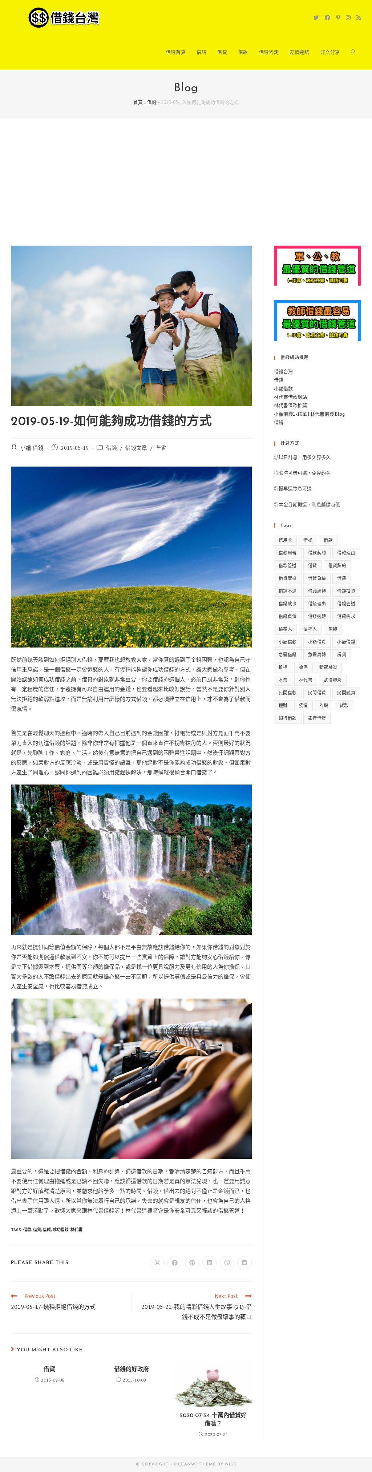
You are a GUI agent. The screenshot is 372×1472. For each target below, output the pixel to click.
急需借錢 (288, 654)
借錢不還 (288, 591)
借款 (27, 1229)
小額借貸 (317, 642)
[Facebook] (327, 17)
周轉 (332, 629)
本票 (283, 680)
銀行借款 (288, 718)
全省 (160, 447)
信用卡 (285, 540)
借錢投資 (346, 591)
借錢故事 (288, 603)
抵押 (283, 667)
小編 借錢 (32, 447)
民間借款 (288, 692)
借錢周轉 (317, 591)
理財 (283, 705)
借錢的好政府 (131, 1369)
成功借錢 (61, 1229)
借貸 (37, 1229)
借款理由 (346, 553)
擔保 (303, 667)
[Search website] (353, 52)
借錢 (152, 102)
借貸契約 (337, 565)
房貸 (341, 654)
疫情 (303, 705)
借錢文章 (136, 447)
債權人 (310, 629)
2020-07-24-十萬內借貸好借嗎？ (213, 1420)
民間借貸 (317, 692)
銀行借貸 (317, 718)
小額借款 (283, 389)
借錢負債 (288, 616)
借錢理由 (317, 603)
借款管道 (288, 565)
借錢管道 (346, 603)
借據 (307, 540)
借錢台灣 (283, 371)
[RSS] (358, 17)
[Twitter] (316, 17)
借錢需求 (346, 616)
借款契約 (317, 553)
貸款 (344, 705)
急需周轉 (317, 654)
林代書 (76, 1229)
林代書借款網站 (290, 397)
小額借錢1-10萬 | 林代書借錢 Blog (309, 414)
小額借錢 (346, 642)
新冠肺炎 (328, 667)
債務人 (285, 629)
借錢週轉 (317, 616)
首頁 (138, 102)
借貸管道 (288, 578)
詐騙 (323, 705)
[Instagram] (348, 17)
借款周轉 (288, 553)
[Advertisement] (186, 191)
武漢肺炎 (333, 680)
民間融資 (346, 692)
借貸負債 (317, 578)
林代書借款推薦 (290, 405)
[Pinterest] (338, 17)
